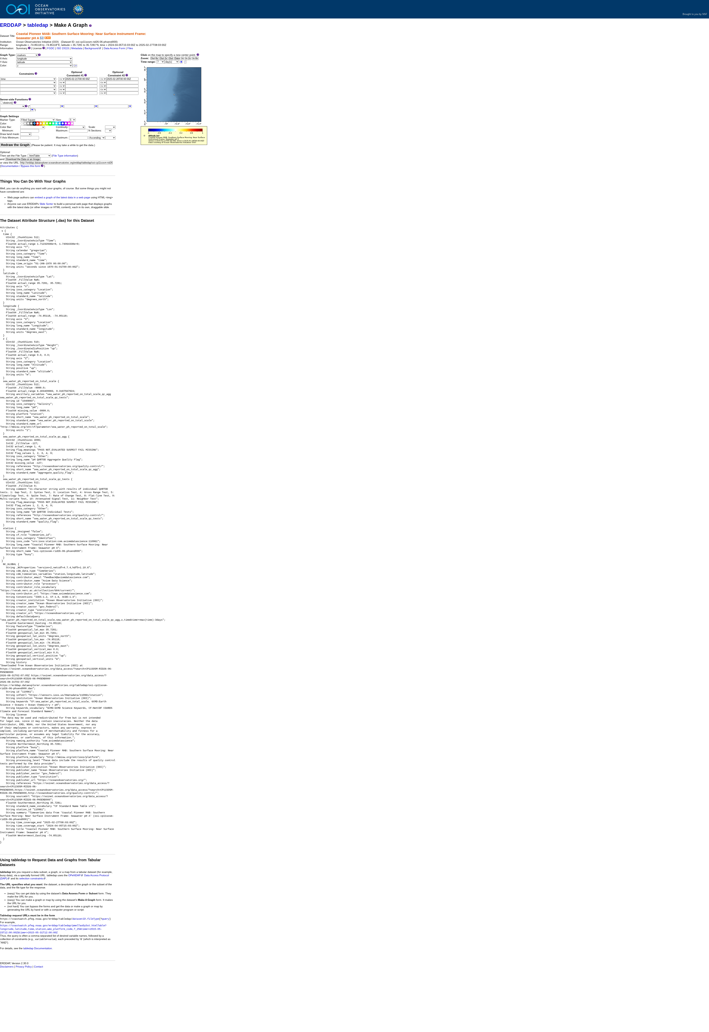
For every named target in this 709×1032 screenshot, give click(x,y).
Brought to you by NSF (695, 14)
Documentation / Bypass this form (20, 166)
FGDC (50, 48)
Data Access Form (114, 48)
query (105, 919)
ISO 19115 (63, 48)
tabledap (37, 25)
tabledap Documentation (37, 948)
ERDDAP (10, 25)
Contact (38, 966)
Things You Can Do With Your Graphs (33, 181)
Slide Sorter (46, 204)
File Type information (65, 155)
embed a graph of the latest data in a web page (62, 197)
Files (130, 48)
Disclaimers (6, 966)
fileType (93, 919)
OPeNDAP (74, 875)
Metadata (76, 48)
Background (92, 48)
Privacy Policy (24, 966)
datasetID (79, 919)
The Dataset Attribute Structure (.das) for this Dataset (47, 220)
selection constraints (31, 878)
